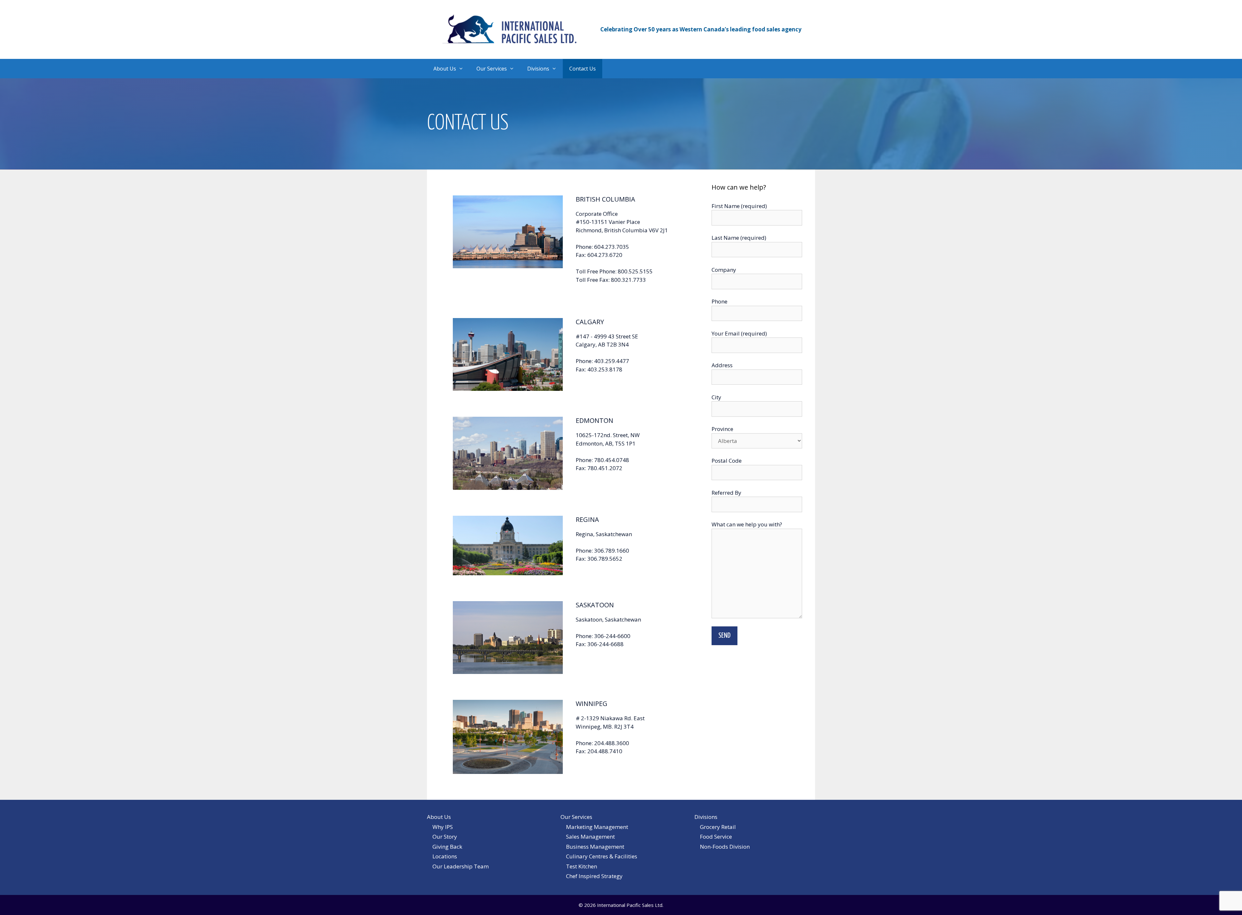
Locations (444, 856)
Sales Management (590, 836)
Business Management (595, 846)
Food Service (716, 836)
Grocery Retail (718, 827)
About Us (444, 68)
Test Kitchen (581, 866)
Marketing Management (597, 827)
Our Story (444, 836)
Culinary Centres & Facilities (601, 856)
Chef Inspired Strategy (594, 876)
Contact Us (582, 68)
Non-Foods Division (725, 846)
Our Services (491, 68)
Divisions (538, 68)
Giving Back (447, 846)
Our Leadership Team (460, 866)
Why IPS (442, 827)
